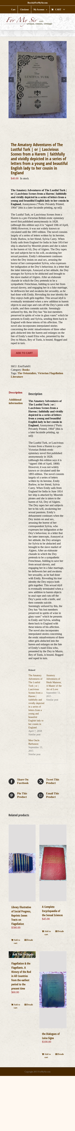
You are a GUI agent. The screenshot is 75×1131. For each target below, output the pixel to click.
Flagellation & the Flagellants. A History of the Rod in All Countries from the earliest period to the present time (21, 976)
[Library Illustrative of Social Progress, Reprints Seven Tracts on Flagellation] (22, 863)
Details (30, 940)
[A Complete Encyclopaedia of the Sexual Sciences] (52, 863)
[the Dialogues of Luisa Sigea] (52, 989)
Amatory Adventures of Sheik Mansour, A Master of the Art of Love (54, 682)
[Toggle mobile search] (61, 19)
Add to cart (24, 353)
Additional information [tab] (16, 401)
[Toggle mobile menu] (68, 19)
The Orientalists (26, 373)
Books (26, 369)
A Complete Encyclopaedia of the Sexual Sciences (52, 911)
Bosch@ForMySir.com (38, 3)
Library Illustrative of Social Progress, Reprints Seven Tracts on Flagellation (21, 915)
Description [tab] (15, 392)
